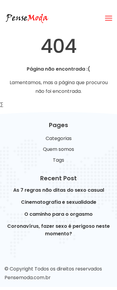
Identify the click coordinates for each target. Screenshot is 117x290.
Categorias (59, 138)
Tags (58, 160)
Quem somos (58, 149)
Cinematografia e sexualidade (58, 202)
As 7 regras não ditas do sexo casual (58, 190)
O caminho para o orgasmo (58, 214)
